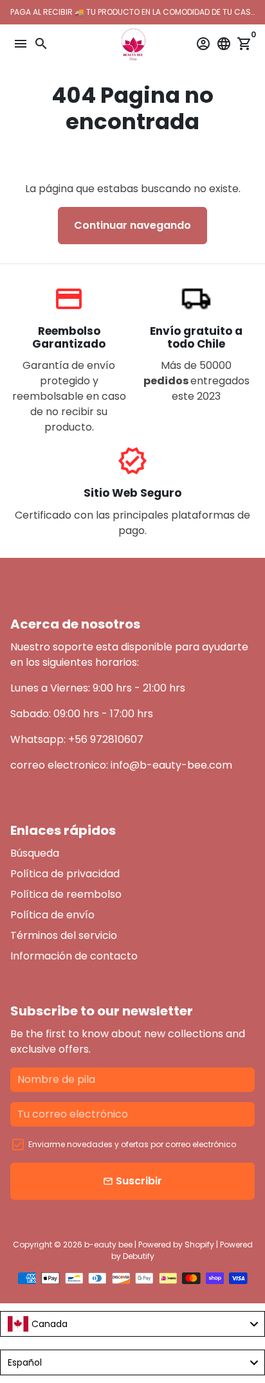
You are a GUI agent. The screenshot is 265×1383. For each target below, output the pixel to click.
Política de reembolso (66, 894)
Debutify (138, 1256)
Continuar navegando (132, 225)
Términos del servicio (63, 935)
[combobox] (132, 1324)
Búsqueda (34, 853)
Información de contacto (74, 956)
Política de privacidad (65, 873)
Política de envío (52, 914)
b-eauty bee (108, 1244)
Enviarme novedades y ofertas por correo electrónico (132, 1144)
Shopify (199, 1244)
